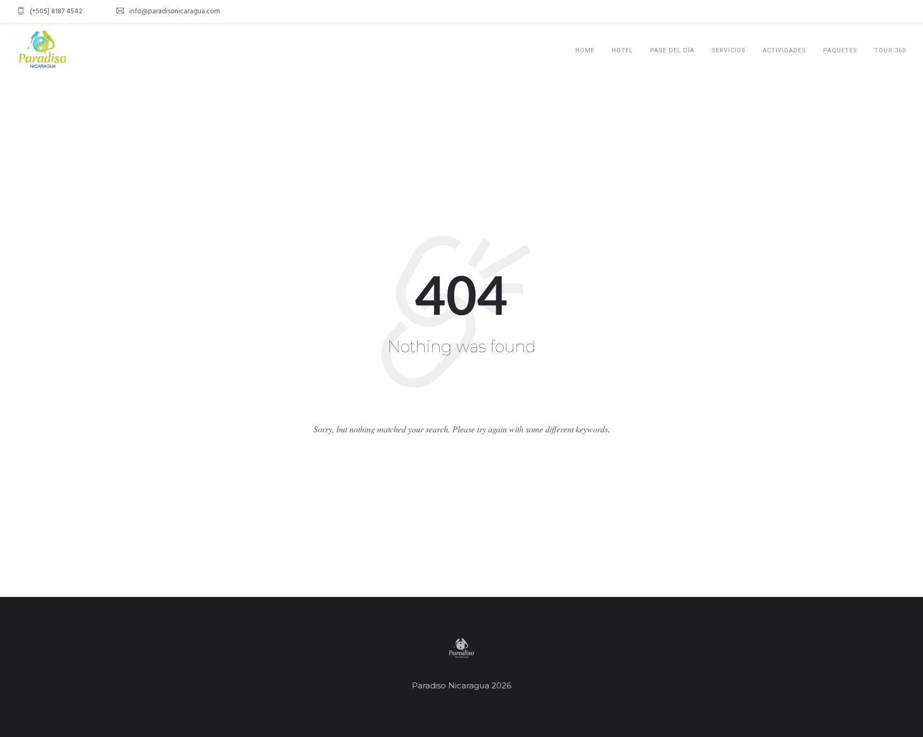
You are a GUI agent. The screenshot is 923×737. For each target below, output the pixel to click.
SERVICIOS (728, 50)
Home (585, 50)
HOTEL (622, 50)
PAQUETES (840, 50)
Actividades (784, 50)
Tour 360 (890, 50)
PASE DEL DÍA (672, 50)
